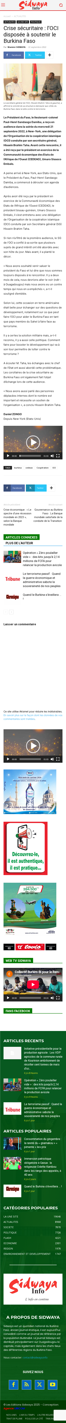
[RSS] (26, 1385)
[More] (49, 55)
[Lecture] (8, 456)
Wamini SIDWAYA (17, 47)
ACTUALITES (20, 16)
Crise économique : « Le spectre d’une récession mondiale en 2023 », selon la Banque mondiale (17, 517)
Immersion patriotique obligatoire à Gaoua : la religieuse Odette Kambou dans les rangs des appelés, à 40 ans (42, 1166)
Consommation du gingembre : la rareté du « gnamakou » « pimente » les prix (42, 1143)
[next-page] (11, 612)
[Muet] (52, 456)
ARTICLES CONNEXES (21, 537)
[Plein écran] (58, 456)
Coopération (43, 467)
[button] (33, 442)
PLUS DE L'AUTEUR (19, 543)
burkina (18, 467)
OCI (54, 467)
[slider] (30, 456)
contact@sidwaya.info (35, 1357)
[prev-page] (6, 612)
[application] (33, 442)
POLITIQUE (35, 22)
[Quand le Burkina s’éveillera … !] (12, 599)
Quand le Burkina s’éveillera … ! (43, 1186)
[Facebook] (13, 1385)
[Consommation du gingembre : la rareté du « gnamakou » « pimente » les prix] (12, 1143)
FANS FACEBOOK (18, 1010)
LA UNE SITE (23, 22)
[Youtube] (52, 1385)
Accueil (7, 16)
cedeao (29, 467)
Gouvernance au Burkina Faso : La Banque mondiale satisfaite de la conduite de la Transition (47, 515)
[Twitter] (39, 1385)
